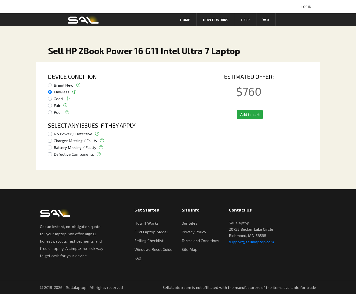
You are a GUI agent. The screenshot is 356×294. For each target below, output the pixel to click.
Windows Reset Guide (153, 249)
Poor (58, 112)
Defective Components (74, 154)
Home (185, 20)
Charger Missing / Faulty (75, 140)
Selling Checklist (148, 240)
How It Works (146, 223)
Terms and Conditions (200, 240)
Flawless (62, 92)
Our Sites (189, 223)
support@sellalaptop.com (251, 241)
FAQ (137, 258)
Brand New (63, 85)
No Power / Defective (73, 133)
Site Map (189, 249)
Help (245, 20)
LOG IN (306, 7)
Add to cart (250, 114)
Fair (57, 105)
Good (58, 98)
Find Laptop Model (151, 231)
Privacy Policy (194, 231)
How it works (215, 20)
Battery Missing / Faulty (75, 147)
